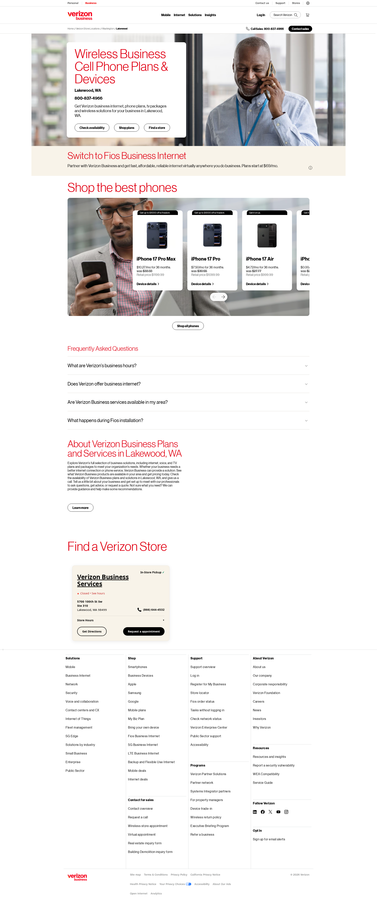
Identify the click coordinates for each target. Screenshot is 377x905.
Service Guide (263, 782)
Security (71, 693)
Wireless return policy (205, 817)
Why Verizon (262, 727)
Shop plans (126, 127)
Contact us (262, 3)
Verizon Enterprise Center (208, 727)
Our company (262, 675)
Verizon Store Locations (88, 28)
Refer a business (202, 834)
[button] (307, 2)
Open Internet (138, 893)
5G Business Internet (143, 744)
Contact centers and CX (82, 710)
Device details (146, 284)
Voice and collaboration (82, 701)
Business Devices (140, 675)
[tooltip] (310, 168)
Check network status (205, 719)
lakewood (121, 28)
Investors (259, 719)
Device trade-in (201, 808)
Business (90, 3)
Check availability (92, 127)
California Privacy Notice (205, 874)
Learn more (80, 507)
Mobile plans (137, 710)
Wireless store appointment (147, 826)
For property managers (206, 800)
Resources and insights (269, 756)
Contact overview (140, 808)
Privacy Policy (179, 874)
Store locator (199, 693)
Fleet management (79, 727)
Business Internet (78, 675)
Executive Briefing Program (209, 826)
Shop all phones (188, 326)
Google (133, 701)
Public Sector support (205, 736)
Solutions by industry (80, 744)
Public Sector (75, 770)
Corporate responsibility (270, 684)
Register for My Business (208, 684)
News (257, 710)
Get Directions (92, 631)
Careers (258, 701)
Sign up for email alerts (269, 839)
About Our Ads (222, 884)
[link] (214, 297)
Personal (73, 3)
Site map (135, 874)
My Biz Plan (136, 719)
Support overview (202, 667)
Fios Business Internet (144, 736)
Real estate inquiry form (145, 843)
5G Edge (72, 736)
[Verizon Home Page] (77, 877)
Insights (210, 15)
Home (71, 28)
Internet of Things (78, 719)
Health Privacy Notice (143, 884)
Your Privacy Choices (172, 884)
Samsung (134, 693)
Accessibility (199, 744)
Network (72, 684)
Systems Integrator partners (210, 791)
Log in (194, 675)
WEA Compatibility (266, 774)
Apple (132, 684)
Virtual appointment (142, 834)
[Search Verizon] (285, 14)
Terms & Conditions (156, 874)
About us (259, 667)
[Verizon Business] (80, 15)
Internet (179, 15)
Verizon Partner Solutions (208, 774)
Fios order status (202, 701)
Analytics (156, 893)
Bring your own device (143, 727)
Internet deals (138, 779)
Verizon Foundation (266, 693)
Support (280, 3)
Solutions (195, 15)
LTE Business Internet (143, 753)
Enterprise (73, 762)
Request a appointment (144, 631)
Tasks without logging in (207, 710)
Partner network (201, 782)
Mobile (166, 15)
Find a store (157, 127)
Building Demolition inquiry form (150, 852)
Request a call (138, 817)
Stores (296, 3)
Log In (261, 15)
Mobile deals (137, 770)
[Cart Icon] (307, 15)
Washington (108, 28)
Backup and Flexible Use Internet (151, 762)
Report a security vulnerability (274, 765)
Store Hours (121, 620)
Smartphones (137, 667)
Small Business (76, 753)
